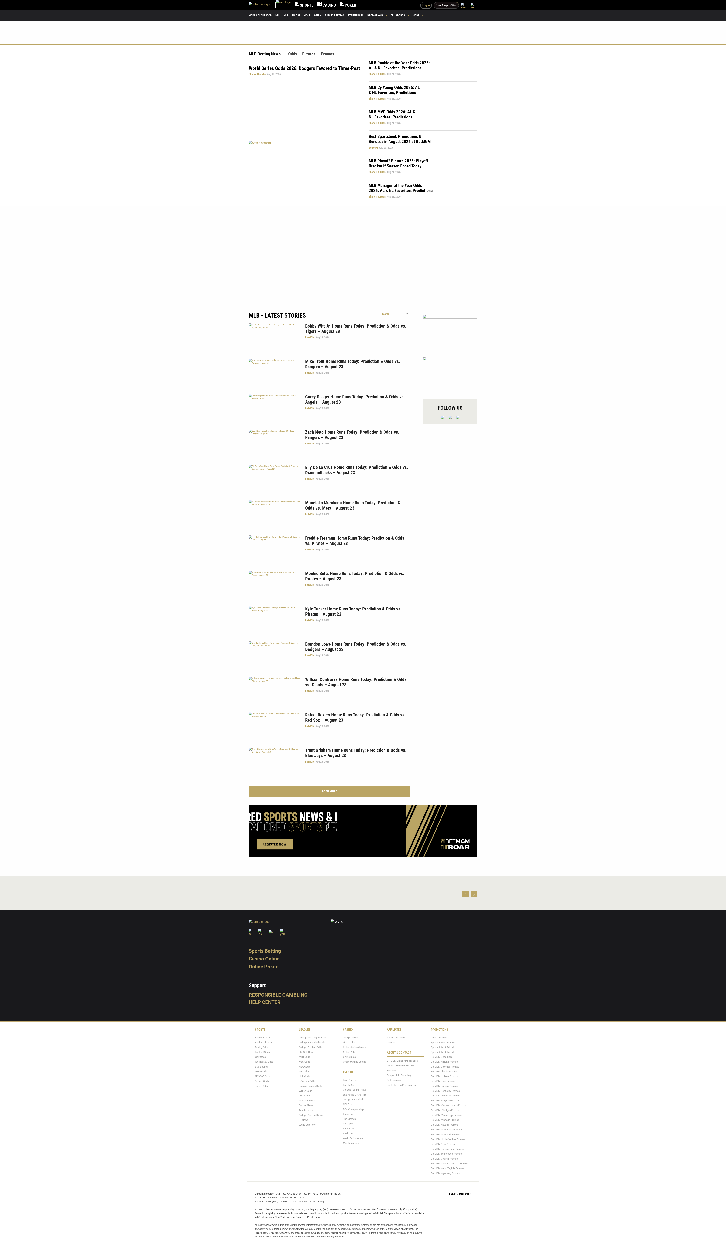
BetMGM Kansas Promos (444, 1086)
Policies (465, 1194)
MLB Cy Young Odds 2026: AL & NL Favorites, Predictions (394, 90)
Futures (308, 54)
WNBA (317, 15)
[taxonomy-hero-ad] (305, 172)
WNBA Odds (305, 1090)
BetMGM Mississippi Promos (446, 1115)
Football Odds (262, 1052)
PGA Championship (353, 1109)
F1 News (303, 1119)
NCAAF (296, 15)
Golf (307, 15)
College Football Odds (310, 1047)
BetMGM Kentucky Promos (445, 1090)
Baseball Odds (263, 1037)
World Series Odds (353, 1138)
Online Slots (349, 1056)
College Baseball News (311, 1115)
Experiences (356, 15)
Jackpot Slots (350, 1037)
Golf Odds (260, 1056)
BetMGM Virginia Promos (444, 1158)
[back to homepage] (283, 5)
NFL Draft (348, 1104)
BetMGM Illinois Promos (444, 1071)
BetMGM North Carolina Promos (448, 1139)
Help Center (265, 1002)
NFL (277, 15)
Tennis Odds (261, 1086)
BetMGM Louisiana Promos (445, 1095)
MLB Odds (304, 1056)
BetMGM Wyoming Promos (445, 1173)
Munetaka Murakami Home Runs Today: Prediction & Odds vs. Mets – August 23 (352, 505)
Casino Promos (439, 1037)
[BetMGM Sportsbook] (262, 5)
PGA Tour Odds (307, 1081)
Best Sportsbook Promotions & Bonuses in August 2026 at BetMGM (400, 139)
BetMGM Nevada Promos (444, 1124)
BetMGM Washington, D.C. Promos (449, 1163)
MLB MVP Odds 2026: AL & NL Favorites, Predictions (392, 114)
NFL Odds (304, 1071)
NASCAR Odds (263, 1076)
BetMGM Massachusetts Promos (449, 1105)
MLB (286, 15)
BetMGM (373, 147)
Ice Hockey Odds (264, 1061)
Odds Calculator (260, 15)
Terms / (452, 1194)
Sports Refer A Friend (442, 1047)
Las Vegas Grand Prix (354, 1094)
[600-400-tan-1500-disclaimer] (450, 375)
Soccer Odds (262, 1081)
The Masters (350, 1118)
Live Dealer (349, 1042)
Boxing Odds (261, 1047)
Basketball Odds (264, 1042)
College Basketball (353, 1099)
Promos (327, 54)
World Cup (348, 1133)
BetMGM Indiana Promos (444, 1076)
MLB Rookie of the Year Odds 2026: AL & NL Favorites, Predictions (399, 65)
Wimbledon (349, 1128)
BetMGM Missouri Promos (445, 1119)
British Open (349, 1084)
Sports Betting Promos (443, 1042)
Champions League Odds (312, 1037)
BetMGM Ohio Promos (443, 1144)
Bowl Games (350, 1080)
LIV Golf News (306, 1052)
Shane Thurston (257, 74)
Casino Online (264, 959)
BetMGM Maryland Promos (445, 1100)
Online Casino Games (354, 1047)
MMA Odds (261, 1071)
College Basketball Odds (312, 1042)
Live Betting (261, 1066)
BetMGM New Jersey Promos (446, 1129)
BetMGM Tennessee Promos (446, 1153)
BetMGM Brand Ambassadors (403, 1060)
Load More (329, 791)
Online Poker (263, 967)
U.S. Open (348, 1123)
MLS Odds (304, 1061)
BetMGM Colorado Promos (445, 1066)
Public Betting (334, 15)
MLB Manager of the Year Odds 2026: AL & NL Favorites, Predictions (401, 188)
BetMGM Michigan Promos (445, 1110)
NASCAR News (307, 1100)
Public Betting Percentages (401, 1084)
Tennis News (306, 1110)
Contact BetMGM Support (400, 1065)
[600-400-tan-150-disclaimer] (450, 333)
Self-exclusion (394, 1080)
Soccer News (306, 1105)
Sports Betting (265, 951)
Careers (391, 1042)
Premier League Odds (310, 1086)
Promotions (375, 15)
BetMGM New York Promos (445, 1134)
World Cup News (308, 1124)
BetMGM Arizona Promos (444, 1061)
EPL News (304, 1095)
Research (392, 1070)
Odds (292, 54)
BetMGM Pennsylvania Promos (447, 1148)
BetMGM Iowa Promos (443, 1081)
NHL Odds (304, 1076)
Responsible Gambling (278, 994)
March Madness (351, 1143)
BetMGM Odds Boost (442, 1056)
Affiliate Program (396, 1037)
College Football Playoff (355, 1089)
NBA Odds (304, 1066)
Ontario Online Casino (354, 1061)
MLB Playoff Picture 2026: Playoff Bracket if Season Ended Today (398, 163)
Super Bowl (349, 1114)
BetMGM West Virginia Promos (447, 1168)
